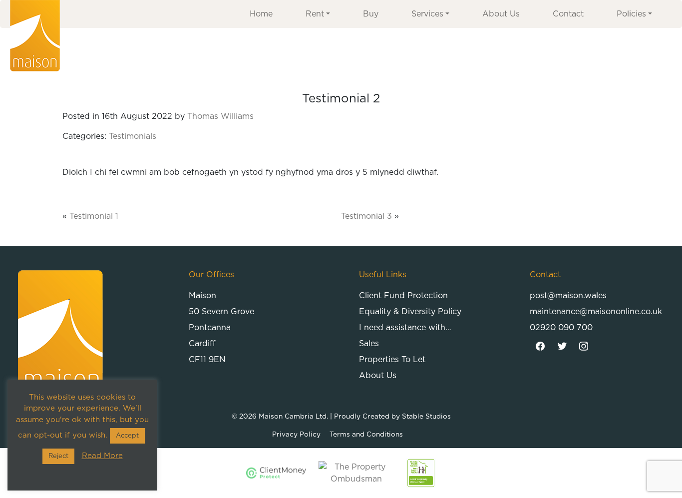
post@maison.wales (568, 296)
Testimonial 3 (366, 216)
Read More (102, 456)
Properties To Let (392, 360)
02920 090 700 (561, 328)
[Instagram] (584, 347)
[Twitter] (562, 347)
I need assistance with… (405, 328)
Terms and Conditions (366, 434)
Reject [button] (58, 456)
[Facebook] (541, 347)
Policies (631, 14)
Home (261, 14)
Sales (369, 344)
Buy (370, 14)
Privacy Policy (296, 434)
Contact (568, 14)
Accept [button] (127, 436)
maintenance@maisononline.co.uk (596, 312)
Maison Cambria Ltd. (293, 416)
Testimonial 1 (93, 216)
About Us (501, 14)
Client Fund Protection (403, 296)
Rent (315, 14)
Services (427, 14)
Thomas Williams (220, 116)
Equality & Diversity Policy (410, 312)
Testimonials (132, 136)
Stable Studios (426, 416)
